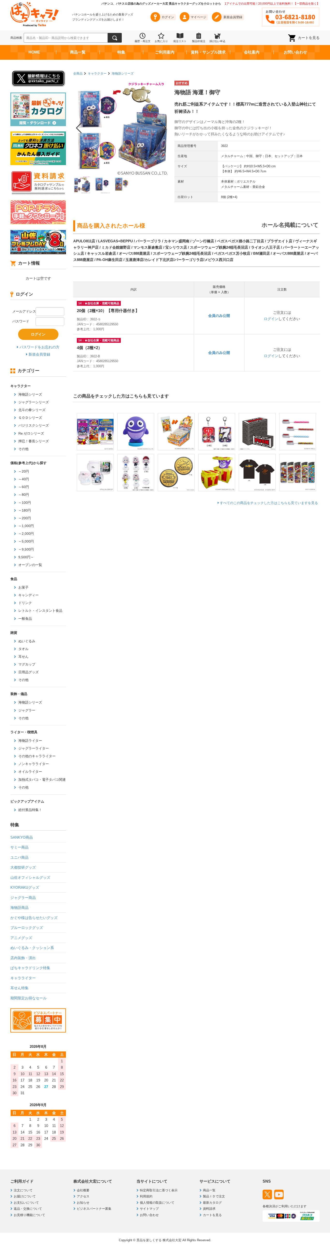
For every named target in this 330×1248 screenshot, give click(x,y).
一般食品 (24, 618)
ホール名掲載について (290, 225)
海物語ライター (29, 741)
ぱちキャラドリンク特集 (30, 968)
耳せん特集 (19, 988)
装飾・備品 (18, 694)
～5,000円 (25, 541)
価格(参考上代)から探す (28, 463)
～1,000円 (25, 526)
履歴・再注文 (143, 41)
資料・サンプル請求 (208, 52)
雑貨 (13, 633)
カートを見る (309, 38)
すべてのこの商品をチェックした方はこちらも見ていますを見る (269, 503)
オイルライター (29, 771)
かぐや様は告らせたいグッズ (33, 918)
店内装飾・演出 (23, 958)
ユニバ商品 (19, 857)
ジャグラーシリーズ (33, 402)
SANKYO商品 (21, 837)
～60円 (23, 487)
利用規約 (146, 1196)
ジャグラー (26, 710)
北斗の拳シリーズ (31, 410)
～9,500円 (25, 549)
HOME (34, 52)
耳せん (23, 656)
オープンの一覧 (29, 565)
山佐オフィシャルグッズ (30, 877)
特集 (121, 52)
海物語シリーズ (123, 73)
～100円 (24, 503)
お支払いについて (26, 1202)
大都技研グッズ (23, 867)
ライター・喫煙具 (23, 732)
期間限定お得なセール (28, 998)
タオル (23, 649)
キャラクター (97, 73)
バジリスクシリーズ (33, 425)
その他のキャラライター (36, 756)
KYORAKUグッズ (24, 887)
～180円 (24, 510)
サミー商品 (19, 847)
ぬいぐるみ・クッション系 (32, 948)
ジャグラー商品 (23, 898)
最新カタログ (212, 1202)
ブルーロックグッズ (26, 928)
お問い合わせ (295, 52)
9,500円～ (25, 557)
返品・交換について (28, 1208)
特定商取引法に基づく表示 (159, 1190)
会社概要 (83, 1190)
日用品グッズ (28, 672)
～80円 (23, 495)
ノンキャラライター (33, 764)
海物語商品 (19, 907)
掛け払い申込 (217, 41)
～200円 (24, 518)
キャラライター (23, 978)
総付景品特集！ (29, 810)
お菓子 (23, 587)
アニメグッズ (21, 938)
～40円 (23, 479)
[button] (79, 128)
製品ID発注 (198, 41)
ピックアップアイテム (27, 801)
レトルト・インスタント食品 (39, 611)
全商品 (78, 73)
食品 (13, 579)
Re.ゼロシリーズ (30, 433)
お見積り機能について (29, 1215)
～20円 (23, 471)
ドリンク (24, 603)
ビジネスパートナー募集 (94, 1208)
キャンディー (28, 595)
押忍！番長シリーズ (33, 441)
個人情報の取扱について (157, 1202)
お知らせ (83, 1202)
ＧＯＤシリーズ (29, 418)
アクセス (83, 1196)
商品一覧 (78, 52)
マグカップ (26, 664)
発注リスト (180, 41)
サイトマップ (149, 1208)
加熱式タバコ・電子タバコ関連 (41, 779)
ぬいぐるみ (26, 641)
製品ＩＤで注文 (214, 1196)
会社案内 (251, 52)
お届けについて (25, 1196)
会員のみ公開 (219, 316)
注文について (23, 1190)
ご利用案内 (164, 52)
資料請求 (209, 1208)
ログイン (271, 319)
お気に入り (161, 41)
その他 (23, 449)
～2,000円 (25, 534)
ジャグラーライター (33, 748)
